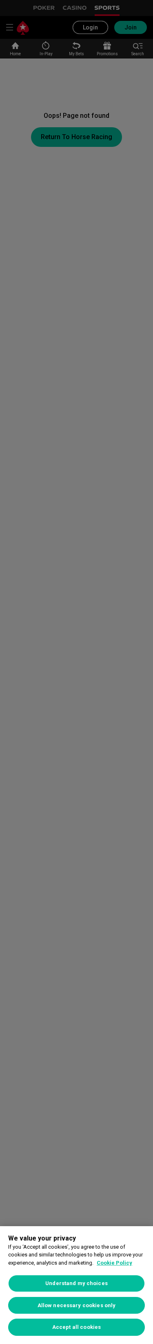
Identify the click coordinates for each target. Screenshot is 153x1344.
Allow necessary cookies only (77, 1305)
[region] (76, 1285)
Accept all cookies (76, 1327)
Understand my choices (76, 1283)
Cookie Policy (114, 1263)
